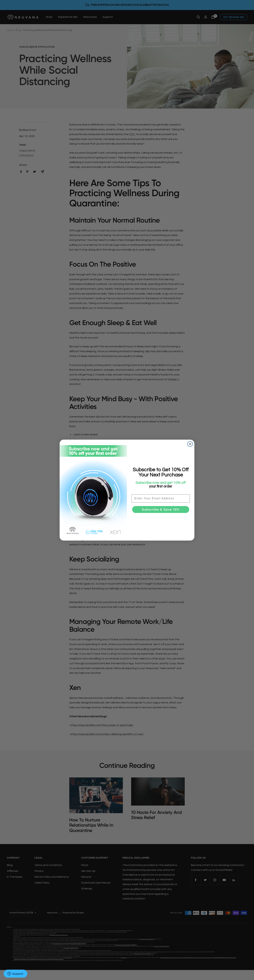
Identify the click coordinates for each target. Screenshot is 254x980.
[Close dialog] (190, 444)
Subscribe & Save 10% (161, 509)
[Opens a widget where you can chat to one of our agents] (15, 974)
